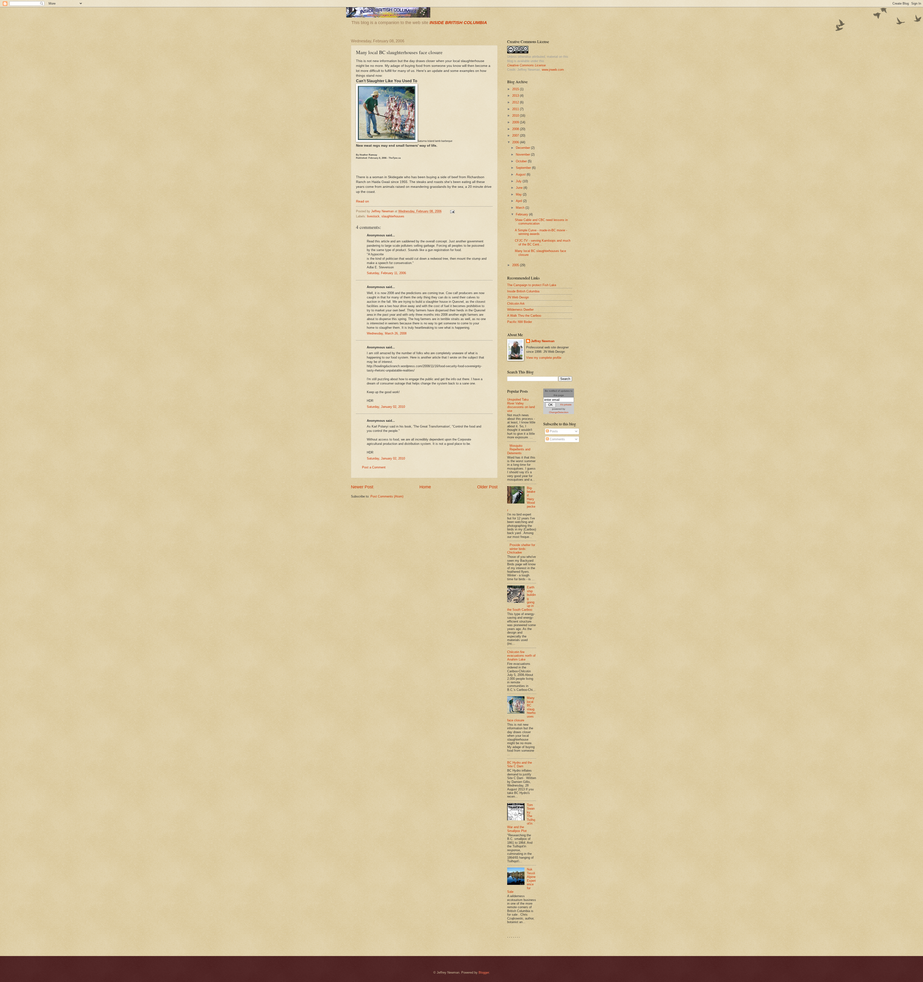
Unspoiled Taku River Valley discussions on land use (521, 405)
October (522, 161)
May (519, 194)
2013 (516, 95)
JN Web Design (518, 297)
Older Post (487, 487)
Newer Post (362, 487)
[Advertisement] (562, 523)
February (522, 214)
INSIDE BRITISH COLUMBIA (458, 22)
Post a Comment (374, 467)
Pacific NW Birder (519, 322)
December (523, 148)
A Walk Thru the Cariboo (524, 315)
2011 (516, 109)
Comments (557, 439)
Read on (362, 201)
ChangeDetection (558, 412)
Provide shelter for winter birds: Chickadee (521, 548)
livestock (373, 216)
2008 (516, 129)
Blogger (484, 972)
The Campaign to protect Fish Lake (531, 285)
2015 (516, 89)
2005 (516, 265)
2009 (516, 122)
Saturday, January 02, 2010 (386, 407)
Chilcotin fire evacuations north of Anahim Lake (521, 655)
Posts (553, 431)
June (520, 187)
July (519, 181)
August (521, 174)
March (520, 207)
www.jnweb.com (553, 69)
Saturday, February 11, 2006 (386, 273)
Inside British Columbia (523, 291)
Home (425, 487)
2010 (516, 115)
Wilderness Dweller (520, 309)
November (523, 154)
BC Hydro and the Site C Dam (519, 764)
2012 (516, 102)
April (519, 201)
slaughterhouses (392, 216)
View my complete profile (543, 357)
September (524, 168)
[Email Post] (452, 211)
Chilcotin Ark (516, 303)
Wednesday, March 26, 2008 (386, 333)
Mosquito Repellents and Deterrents (518, 449)
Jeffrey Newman (543, 341)
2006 (516, 142)
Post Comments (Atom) (386, 496)
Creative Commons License (526, 65)
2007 (516, 135)
